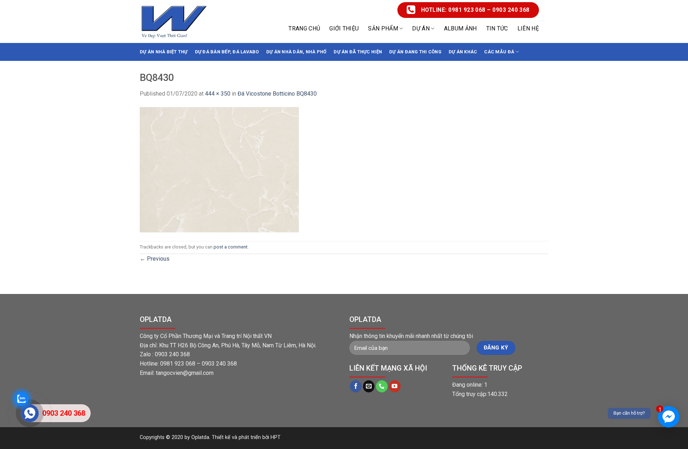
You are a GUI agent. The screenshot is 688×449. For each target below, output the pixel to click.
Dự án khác (463, 51)
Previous (154, 258)
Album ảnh (460, 28)
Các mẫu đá (499, 51)
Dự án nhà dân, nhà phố (296, 51)
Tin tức (497, 28)
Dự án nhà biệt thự (164, 51)
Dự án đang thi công (415, 51)
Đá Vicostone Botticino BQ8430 (277, 93)
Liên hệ (528, 28)
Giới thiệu (344, 28)
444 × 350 (217, 93)
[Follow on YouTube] (395, 386)
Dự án (421, 28)
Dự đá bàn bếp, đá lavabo (227, 51)
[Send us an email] (369, 386)
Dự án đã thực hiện (358, 51)
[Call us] (382, 386)
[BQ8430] (219, 169)
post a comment (231, 247)
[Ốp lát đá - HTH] (174, 21)
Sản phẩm (383, 28)
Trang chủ (304, 28)
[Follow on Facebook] (356, 386)
